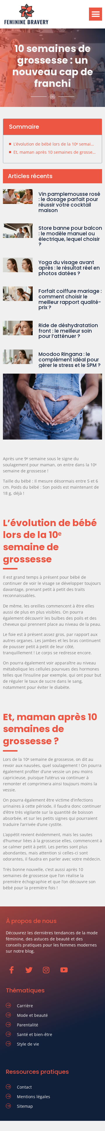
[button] (95, 14)
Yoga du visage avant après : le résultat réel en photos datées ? (69, 268)
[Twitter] (31, 973)
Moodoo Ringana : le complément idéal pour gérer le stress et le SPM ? (69, 359)
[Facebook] (14, 973)
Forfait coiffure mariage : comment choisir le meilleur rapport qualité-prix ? (70, 299)
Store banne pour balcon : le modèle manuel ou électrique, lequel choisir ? (70, 236)
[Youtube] (66, 973)
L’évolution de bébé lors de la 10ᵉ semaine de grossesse (54, 144)
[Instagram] (49, 973)
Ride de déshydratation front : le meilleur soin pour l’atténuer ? (68, 331)
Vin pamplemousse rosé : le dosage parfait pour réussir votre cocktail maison (69, 202)
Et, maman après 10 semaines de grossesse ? (54, 152)
